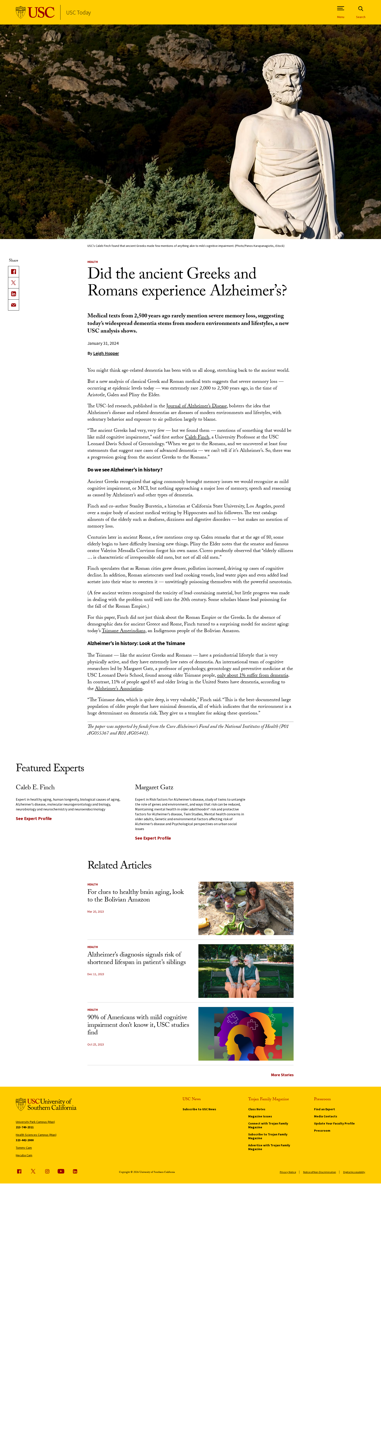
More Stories (282, 1074)
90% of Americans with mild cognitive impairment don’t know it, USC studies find (138, 1026)
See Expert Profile (34, 818)
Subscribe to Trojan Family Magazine (267, 1136)
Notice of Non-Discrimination (319, 1172)
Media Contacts (325, 1116)
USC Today (78, 12)
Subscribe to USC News (199, 1109)
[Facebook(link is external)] (13, 271)
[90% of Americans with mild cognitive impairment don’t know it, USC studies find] (246, 1034)
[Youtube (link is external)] (61, 1171)
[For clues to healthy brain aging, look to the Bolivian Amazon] (246, 908)
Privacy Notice (288, 1172)
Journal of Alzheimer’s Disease (196, 406)
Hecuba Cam (24, 1155)
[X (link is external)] (13, 282)
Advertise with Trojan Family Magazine (269, 1147)
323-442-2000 (25, 1140)
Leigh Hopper (106, 353)
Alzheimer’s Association (119, 689)
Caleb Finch (197, 438)
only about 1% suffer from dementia (252, 676)
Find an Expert (324, 1109)
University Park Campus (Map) (35, 1122)
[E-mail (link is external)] (13, 305)
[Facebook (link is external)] (19, 1171)
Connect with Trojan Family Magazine (268, 1125)
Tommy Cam (24, 1148)
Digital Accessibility (354, 1172)
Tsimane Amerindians (123, 631)
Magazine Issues (260, 1116)
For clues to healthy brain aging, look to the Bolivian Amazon (135, 896)
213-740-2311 (25, 1127)
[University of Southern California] (35, 12)
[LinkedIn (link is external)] (13, 293)
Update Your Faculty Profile (334, 1123)
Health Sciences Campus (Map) (36, 1135)
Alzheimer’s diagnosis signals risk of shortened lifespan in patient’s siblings (136, 959)
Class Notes (256, 1109)
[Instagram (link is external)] (47, 1171)
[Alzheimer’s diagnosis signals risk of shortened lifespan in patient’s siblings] (246, 971)
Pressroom (322, 1131)
